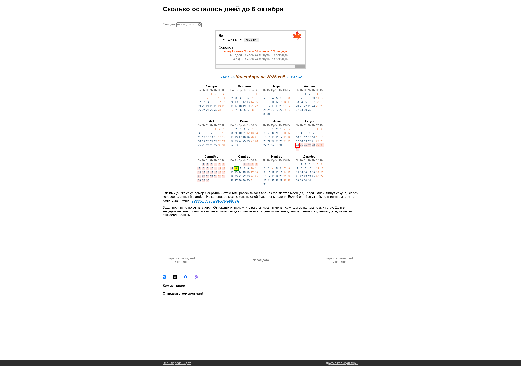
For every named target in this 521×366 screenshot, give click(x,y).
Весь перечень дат (177, 363)
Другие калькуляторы (342, 363)
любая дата (260, 260)
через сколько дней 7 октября (339, 260)
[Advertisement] (260, 232)
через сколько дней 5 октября (181, 260)
